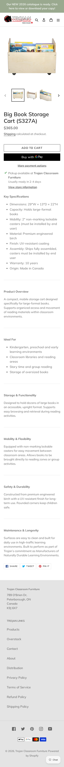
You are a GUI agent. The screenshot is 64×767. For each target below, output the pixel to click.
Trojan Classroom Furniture (31, 751)
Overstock (14, 639)
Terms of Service (19, 687)
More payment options (32, 165)
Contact (12, 649)
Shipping (10, 134)
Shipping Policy (18, 706)
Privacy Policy (17, 678)
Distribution (15, 668)
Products (13, 629)
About (11, 658)
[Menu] (58, 20)
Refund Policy (16, 697)
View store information (22, 187)
